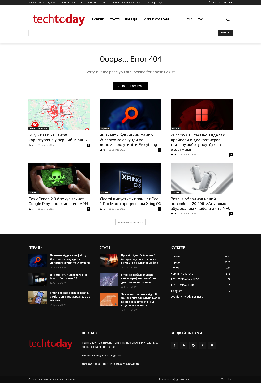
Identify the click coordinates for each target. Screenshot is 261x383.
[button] (228, 19)
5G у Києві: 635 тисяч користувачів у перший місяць (57, 137)
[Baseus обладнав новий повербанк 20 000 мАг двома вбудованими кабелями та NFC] (202, 178)
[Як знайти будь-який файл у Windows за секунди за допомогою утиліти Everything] (130, 114)
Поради (105, 128)
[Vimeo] (225, 3)
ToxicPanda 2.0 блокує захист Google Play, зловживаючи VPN (58, 201)
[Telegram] (193, 345)
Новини (176, 128)
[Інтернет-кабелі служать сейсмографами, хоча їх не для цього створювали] (109, 279)
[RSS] (183, 345)
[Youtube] (230, 3)
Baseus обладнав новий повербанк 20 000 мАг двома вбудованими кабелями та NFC (200, 204)
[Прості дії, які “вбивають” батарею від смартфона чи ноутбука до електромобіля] (109, 260)
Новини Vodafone (38, 128)
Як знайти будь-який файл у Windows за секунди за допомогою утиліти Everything (128, 140)
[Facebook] (209, 3)
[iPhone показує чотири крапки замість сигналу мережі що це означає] (37, 297)
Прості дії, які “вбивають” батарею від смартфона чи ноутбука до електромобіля (139, 259)
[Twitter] (220, 3)
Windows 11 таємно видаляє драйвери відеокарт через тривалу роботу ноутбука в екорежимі (198, 142)
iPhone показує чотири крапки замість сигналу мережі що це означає (70, 296)
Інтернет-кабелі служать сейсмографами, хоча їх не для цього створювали (138, 278)
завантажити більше (129, 222)
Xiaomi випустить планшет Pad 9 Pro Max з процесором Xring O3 (130, 201)
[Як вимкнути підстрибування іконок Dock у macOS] (37, 279)
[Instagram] (214, 3)
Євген (31, 145)
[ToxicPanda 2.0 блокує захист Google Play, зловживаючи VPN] (59, 178)
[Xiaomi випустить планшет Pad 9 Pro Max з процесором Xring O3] (130, 178)
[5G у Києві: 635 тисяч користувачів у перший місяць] (59, 114)
